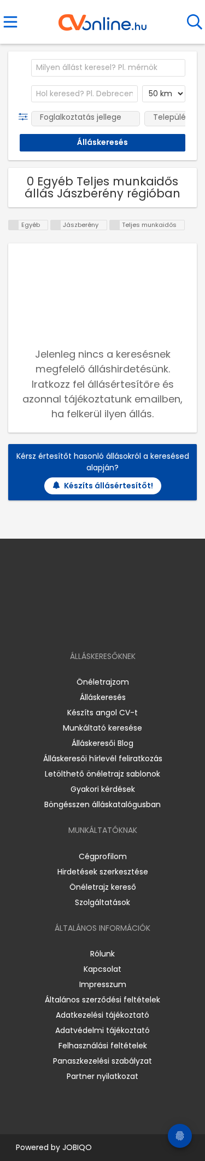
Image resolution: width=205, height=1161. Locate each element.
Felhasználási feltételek (102, 1045)
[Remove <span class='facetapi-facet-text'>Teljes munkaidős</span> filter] (115, 225)
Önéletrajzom (103, 681)
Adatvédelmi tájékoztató (102, 1030)
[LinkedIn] (113, 624)
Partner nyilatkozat (102, 1076)
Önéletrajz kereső (102, 887)
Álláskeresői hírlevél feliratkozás (102, 758)
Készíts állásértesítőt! (108, 485)
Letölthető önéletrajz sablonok (102, 773)
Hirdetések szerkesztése (102, 871)
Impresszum (102, 984)
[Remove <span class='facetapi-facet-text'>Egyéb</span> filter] (14, 225)
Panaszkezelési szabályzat (102, 1060)
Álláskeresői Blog (102, 743)
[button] (25, 117)
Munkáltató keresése (102, 727)
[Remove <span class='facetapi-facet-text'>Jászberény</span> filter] (56, 225)
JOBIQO (77, 1147)
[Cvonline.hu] (102, 18)
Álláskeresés (103, 697)
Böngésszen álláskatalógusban (102, 804)
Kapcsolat (102, 969)
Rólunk (102, 953)
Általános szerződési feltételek (102, 999)
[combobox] (108, 68)
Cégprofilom (103, 856)
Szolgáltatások (102, 902)
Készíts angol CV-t (102, 712)
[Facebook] (77, 624)
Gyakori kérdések (103, 789)
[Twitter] (130, 624)
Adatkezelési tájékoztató (102, 1015)
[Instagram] (95, 624)
